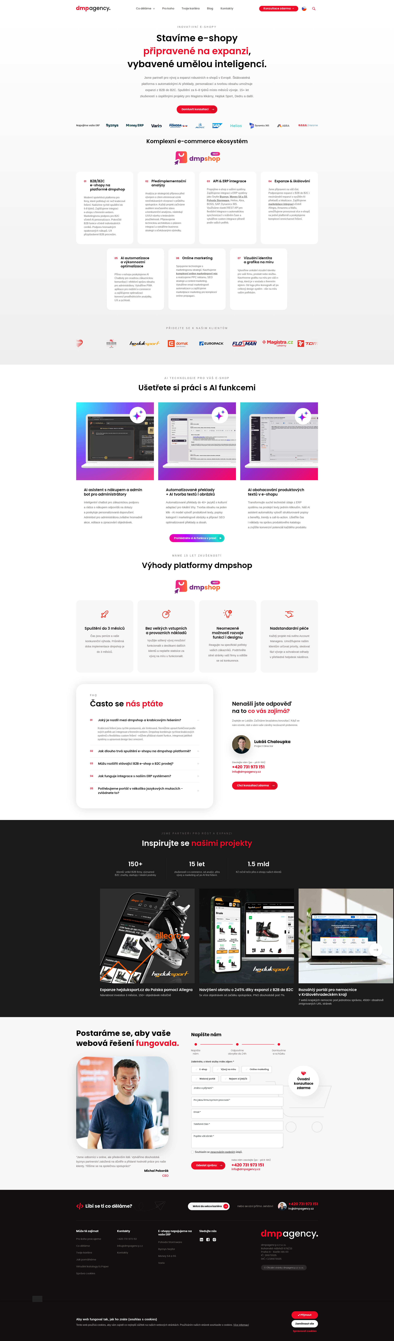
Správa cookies (85, 1273)
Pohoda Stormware (218, 200)
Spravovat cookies (305, 1331)
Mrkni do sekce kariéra (207, 1206)
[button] (144, 720)
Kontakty (227, 8)
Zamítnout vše (304, 1324)
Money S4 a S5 (238, 196)
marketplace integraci (280, 204)
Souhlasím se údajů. (218, 1152)
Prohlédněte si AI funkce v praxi (195, 538)
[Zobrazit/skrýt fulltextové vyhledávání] (314, 9)
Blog (210, 8)
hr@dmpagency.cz (301, 1208)
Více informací (241, 1325)
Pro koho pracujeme (88, 1239)
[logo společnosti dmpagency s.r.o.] (93, 8)
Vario (161, 1263)
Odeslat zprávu (206, 1165)
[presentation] (375, 950)
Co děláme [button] (143, 8)
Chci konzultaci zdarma (253, 785)
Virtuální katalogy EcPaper (92, 1266)
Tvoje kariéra (191, 8)
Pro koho (168, 8)
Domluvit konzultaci (195, 109)
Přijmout (306, 1315)
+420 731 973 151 (248, 767)
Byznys (224, 196)
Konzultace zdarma (277, 8)
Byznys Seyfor (166, 1249)
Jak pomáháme (86, 1259)
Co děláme (83, 1246)
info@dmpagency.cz (246, 772)
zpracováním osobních (222, 1152)
